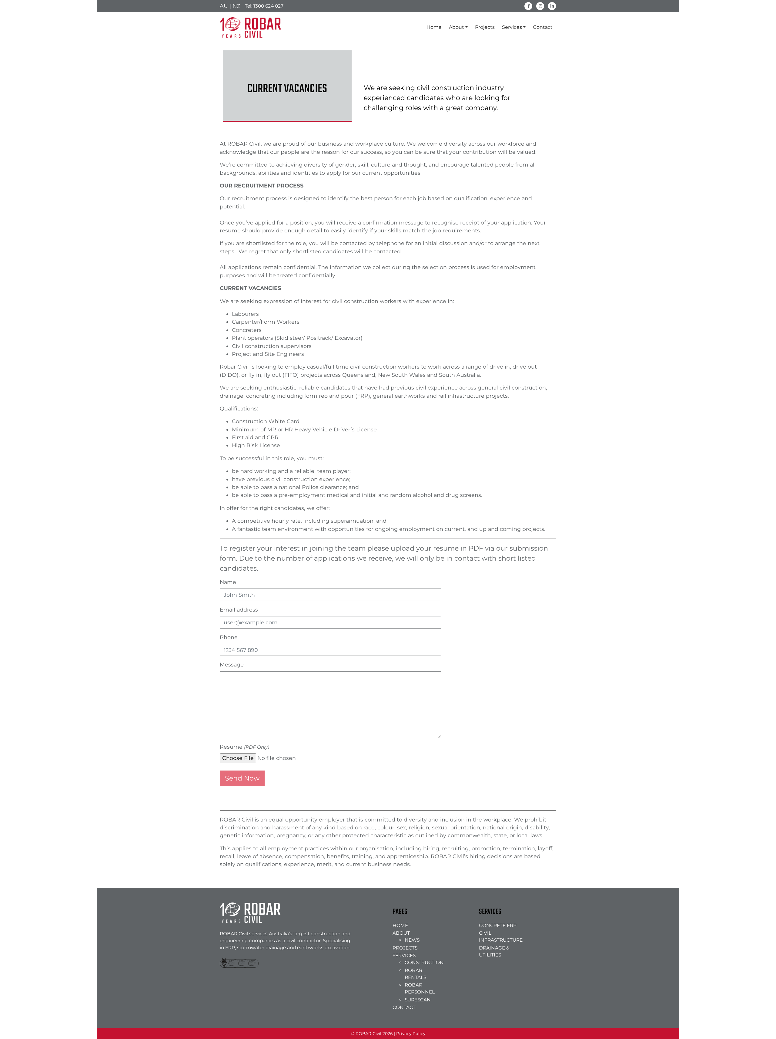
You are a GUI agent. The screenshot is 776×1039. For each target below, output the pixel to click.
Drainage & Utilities (494, 951)
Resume (244, 747)
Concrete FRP (498, 925)
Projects (485, 27)
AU (224, 6)
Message (232, 664)
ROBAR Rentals (415, 973)
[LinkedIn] (552, 5)
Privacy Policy (410, 1033)
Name (228, 582)
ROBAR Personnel (420, 988)
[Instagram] (540, 5)
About (456, 27)
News (412, 940)
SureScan (418, 1000)
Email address (239, 609)
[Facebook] (528, 5)
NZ (236, 6)
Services (512, 27)
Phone (229, 637)
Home (434, 27)
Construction (423, 962)
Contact (543, 27)
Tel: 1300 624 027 (264, 6)
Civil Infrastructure (501, 936)
